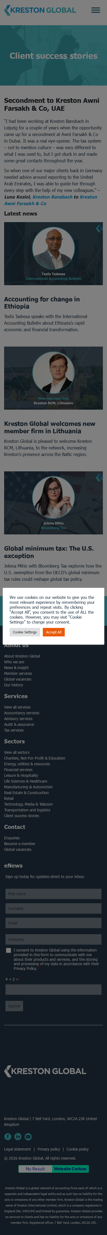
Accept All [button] (53, 632)
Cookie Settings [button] (25, 632)
